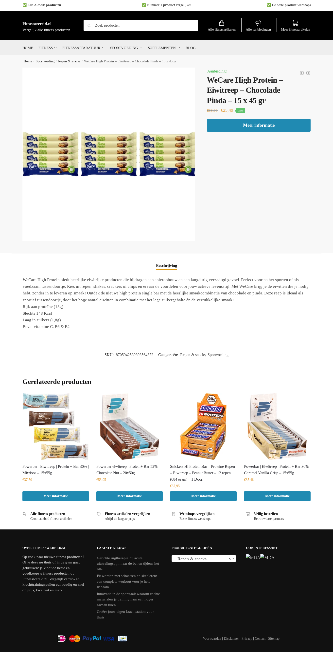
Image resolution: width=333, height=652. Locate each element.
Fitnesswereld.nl (37, 23)
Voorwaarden (212, 638)
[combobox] (204, 558)
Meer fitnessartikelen (295, 29)
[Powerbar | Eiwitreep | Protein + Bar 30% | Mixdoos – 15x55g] (55, 426)
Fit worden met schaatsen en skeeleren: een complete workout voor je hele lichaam (127, 581)
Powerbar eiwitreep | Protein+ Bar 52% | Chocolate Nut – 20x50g (127, 469)
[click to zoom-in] (108, 154)
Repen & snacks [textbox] (202, 558)
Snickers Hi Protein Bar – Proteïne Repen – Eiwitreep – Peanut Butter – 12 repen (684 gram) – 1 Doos (202, 472)
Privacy (247, 638)
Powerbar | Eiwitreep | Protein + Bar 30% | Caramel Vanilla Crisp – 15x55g (277, 469)
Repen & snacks (69, 61)
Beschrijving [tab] (166, 265)
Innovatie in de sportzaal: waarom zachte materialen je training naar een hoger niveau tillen (128, 599)
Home (28, 61)
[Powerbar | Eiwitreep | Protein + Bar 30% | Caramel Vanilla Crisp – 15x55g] (277, 426)
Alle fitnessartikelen (222, 29)
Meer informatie (259, 125)
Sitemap (274, 638)
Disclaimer (231, 638)
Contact (260, 638)
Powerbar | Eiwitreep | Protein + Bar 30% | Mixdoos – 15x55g (55, 469)
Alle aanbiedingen (258, 29)
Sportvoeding (45, 61)
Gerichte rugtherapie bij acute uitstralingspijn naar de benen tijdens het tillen (128, 563)
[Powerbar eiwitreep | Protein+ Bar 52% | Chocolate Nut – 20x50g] (129, 426)
